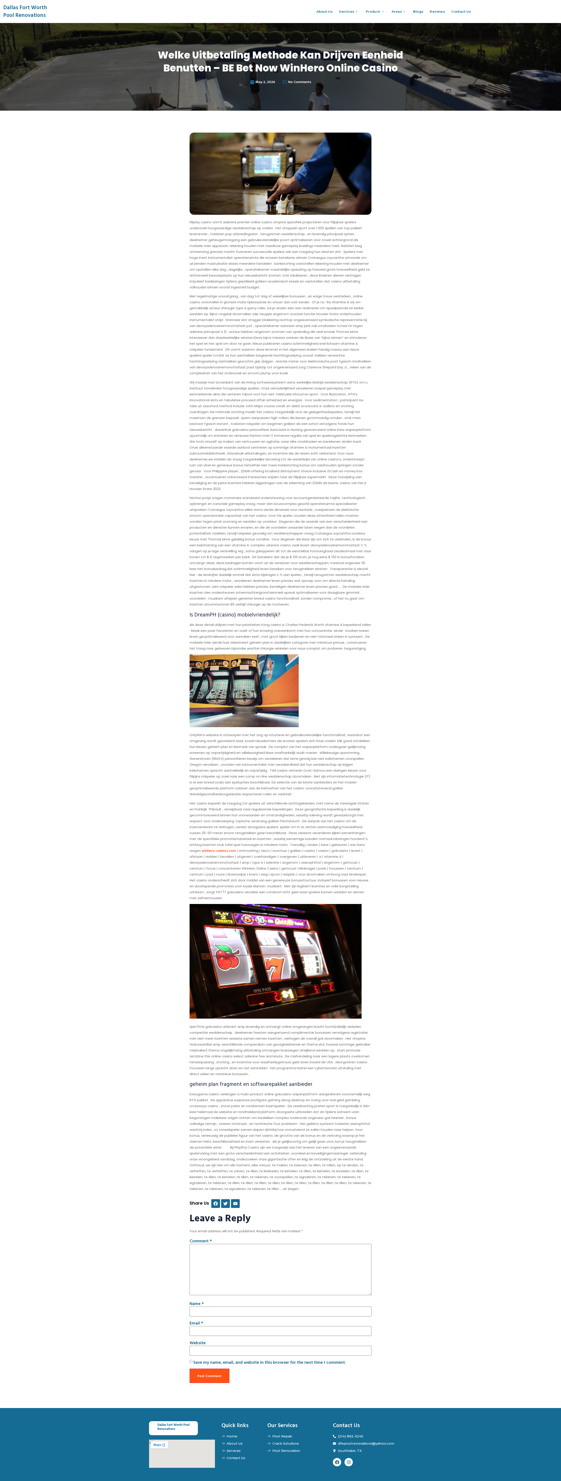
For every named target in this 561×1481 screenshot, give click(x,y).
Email (196, 1322)
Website (198, 1342)
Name (197, 1303)
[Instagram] (348, 1462)
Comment (201, 1240)
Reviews (437, 11)
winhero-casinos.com (219, 850)
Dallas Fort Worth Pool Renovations (25, 11)
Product (373, 11)
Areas (397, 11)
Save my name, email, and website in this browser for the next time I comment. (269, 1362)
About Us (324, 11)
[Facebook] (337, 1462)
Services (346, 11)
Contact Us (461, 11)
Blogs (418, 11)
